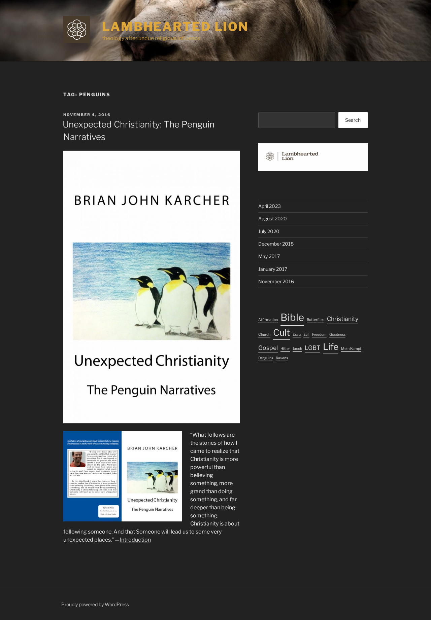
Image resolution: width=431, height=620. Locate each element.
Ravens (282, 358)
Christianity (342, 318)
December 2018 (276, 244)
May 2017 (269, 256)
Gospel (268, 347)
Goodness (337, 334)
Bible (292, 317)
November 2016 (276, 281)
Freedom (319, 334)
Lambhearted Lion (175, 26)
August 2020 (272, 218)
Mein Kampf (351, 349)
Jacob (297, 349)
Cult (281, 332)
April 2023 (269, 206)
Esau (297, 334)
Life (330, 346)
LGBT (312, 347)
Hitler (285, 349)
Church (264, 334)
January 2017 (272, 269)
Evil (306, 334)
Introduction (135, 540)
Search (353, 120)
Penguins (265, 358)
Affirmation (268, 320)
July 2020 (268, 231)
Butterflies (315, 320)
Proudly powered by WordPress (95, 604)
